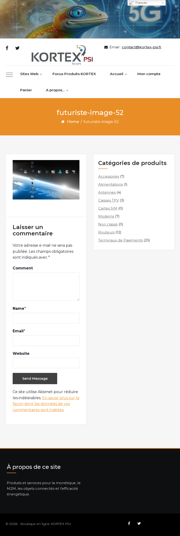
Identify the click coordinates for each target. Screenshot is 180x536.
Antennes (107, 192)
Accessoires (108, 176)
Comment (23, 268)
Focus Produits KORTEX (74, 74)
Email (18, 331)
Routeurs (106, 232)
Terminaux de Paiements (120, 240)
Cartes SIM (107, 208)
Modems (106, 216)
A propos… (55, 90)
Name (18, 308)
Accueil (116, 74)
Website (21, 353)
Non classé (108, 224)
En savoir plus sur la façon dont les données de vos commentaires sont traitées (46, 404)
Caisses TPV (108, 200)
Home (73, 121)
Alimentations (110, 184)
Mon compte (149, 74)
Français (141, 2)
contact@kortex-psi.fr (141, 47)
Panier (26, 90)
